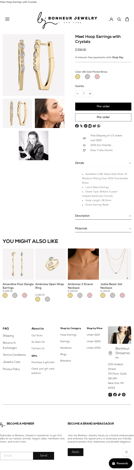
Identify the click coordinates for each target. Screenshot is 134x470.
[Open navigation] (7, 19)
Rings (63, 354)
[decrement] (77, 93)
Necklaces (66, 348)
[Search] (119, 19)
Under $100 (93, 335)
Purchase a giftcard (43, 362)
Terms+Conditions (14, 355)
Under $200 (94, 341)
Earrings (65, 341)
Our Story (37, 335)
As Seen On (38, 342)
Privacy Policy (11, 369)
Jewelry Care (11, 362)
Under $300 (94, 348)
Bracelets (65, 361)
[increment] (90, 93)
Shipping (8, 336)
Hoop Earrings (68, 335)
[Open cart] (127, 19)
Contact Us (38, 348)
